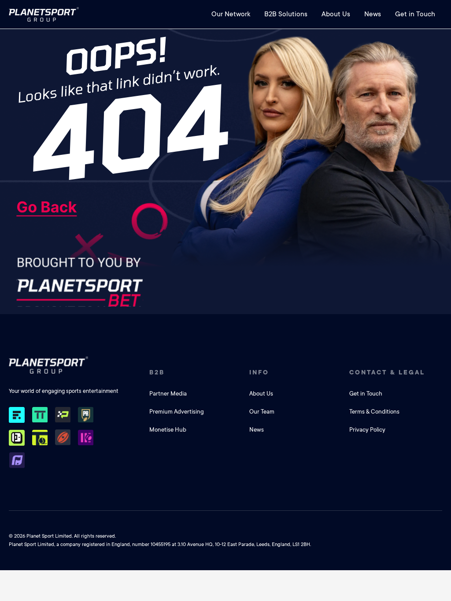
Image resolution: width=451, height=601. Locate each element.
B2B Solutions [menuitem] (285, 14)
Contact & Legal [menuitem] (387, 372)
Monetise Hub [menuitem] (167, 429)
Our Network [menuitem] (230, 14)
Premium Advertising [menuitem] (176, 411)
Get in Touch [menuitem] (415, 14)
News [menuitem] (372, 14)
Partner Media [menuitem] (168, 393)
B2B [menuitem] (157, 372)
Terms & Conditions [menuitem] (374, 411)
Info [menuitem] (259, 372)
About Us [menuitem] (336, 14)
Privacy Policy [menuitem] (367, 429)
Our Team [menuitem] (261, 411)
